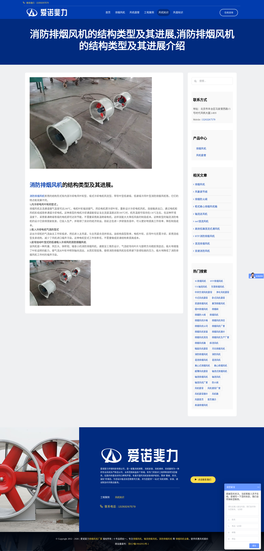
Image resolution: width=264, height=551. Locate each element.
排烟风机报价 (218, 332)
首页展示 (211, 399)
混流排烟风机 (202, 243)
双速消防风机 (202, 251)
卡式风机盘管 (201, 298)
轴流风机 (216, 377)
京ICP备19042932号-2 (138, 544)
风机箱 (215, 394)
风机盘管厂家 (213, 388)
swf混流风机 (202, 221)
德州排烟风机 (201, 309)
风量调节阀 (201, 191)
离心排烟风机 (220, 365)
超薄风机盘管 (201, 371)
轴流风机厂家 (201, 382)
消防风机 (216, 354)
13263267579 (208, 119)
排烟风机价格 (201, 320)
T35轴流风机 (201, 286)
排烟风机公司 (201, 326)
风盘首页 (199, 399)
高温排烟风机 (201, 405)
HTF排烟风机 (216, 281)
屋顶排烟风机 (218, 303)
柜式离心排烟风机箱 (206, 206)
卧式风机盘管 (218, 298)
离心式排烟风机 (202, 365)
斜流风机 (214, 343)
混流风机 (216, 360)
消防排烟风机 (46, 185)
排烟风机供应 (218, 320)
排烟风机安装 (201, 332)
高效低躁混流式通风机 (207, 229)
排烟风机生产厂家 (220, 337)
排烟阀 (215, 309)
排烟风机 (200, 184)
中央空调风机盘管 (203, 292)
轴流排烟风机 (201, 377)
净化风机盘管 (222, 292)
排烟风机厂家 (218, 326)
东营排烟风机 (217, 286)
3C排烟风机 (200, 281)
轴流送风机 (201, 214)
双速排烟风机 (201, 303)
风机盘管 (199, 388)
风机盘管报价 (201, 394)
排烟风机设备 (182, 539)
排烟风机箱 (200, 343)
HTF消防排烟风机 (205, 236)
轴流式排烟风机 (219, 371)
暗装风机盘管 (201, 348)
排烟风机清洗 (201, 337)
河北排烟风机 (218, 348)
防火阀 (215, 382)
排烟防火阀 (201, 199)
